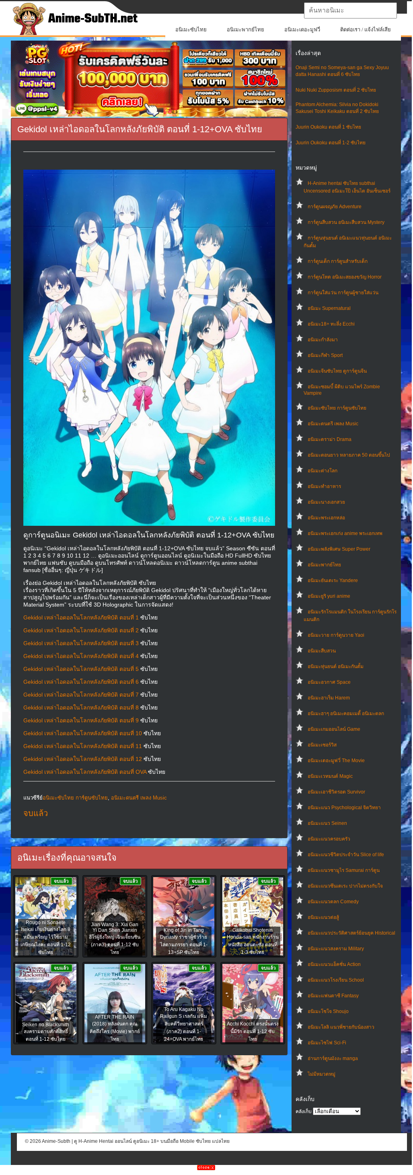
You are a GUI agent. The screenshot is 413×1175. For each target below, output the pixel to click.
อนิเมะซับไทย (191, 30)
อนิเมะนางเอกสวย (326, 502)
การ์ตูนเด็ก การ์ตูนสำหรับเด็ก (338, 261)
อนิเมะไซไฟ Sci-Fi (327, 1043)
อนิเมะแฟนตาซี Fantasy (333, 996)
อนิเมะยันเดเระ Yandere (333, 580)
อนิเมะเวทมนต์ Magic (330, 776)
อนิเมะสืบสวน (322, 651)
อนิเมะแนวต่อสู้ (323, 917)
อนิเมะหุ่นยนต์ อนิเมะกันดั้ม (336, 666)
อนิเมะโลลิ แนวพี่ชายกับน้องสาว (341, 1027)
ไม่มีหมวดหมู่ (321, 1074)
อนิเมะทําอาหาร (324, 486)
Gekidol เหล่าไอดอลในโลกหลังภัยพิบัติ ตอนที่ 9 (81, 720)
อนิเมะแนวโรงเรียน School (336, 980)
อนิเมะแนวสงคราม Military (336, 948)
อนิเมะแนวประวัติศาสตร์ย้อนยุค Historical (351, 933)
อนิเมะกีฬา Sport (325, 355)
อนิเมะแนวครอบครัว (329, 839)
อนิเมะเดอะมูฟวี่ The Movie (336, 760)
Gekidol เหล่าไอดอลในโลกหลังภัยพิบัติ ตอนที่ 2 (81, 630)
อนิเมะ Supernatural (329, 308)
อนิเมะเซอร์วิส (322, 745)
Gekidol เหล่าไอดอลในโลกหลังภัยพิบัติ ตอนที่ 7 (81, 694)
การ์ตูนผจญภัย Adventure (335, 206)
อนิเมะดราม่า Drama (329, 439)
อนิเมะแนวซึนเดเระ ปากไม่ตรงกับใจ (345, 886)
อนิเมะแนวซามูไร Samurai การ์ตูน (344, 870)
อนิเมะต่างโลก (322, 471)
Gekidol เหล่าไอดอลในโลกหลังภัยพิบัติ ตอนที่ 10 (82, 733)
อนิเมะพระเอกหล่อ (326, 518)
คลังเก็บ (304, 1111)
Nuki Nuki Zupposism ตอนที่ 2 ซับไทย (336, 90)
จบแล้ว (35, 813)
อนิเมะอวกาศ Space (329, 682)
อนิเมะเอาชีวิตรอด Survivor (336, 792)
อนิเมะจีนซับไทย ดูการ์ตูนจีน (337, 371)
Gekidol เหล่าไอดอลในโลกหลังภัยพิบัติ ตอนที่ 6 (81, 682)
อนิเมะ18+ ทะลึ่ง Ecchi (331, 324)
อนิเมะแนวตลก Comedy (333, 901)
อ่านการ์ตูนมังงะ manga (333, 1058)
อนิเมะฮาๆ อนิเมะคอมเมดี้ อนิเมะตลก (346, 713)
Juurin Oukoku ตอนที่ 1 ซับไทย (328, 127)
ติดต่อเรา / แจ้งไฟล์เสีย (365, 30)
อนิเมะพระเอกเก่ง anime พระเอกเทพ (345, 533)
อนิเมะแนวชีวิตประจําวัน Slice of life (346, 854)
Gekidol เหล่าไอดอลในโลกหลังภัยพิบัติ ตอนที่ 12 (82, 759)
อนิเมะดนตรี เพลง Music (333, 424)
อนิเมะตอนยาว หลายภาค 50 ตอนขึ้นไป (349, 455)
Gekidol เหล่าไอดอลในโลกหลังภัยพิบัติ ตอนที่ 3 (81, 643)
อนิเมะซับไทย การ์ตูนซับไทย (337, 408)
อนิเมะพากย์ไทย (245, 30)
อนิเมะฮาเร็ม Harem (329, 698)
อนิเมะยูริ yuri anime (329, 596)
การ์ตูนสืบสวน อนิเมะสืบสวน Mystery (346, 222)
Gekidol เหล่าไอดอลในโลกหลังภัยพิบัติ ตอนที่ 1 (81, 617)
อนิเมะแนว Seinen (327, 823)
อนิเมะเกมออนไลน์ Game (334, 729)
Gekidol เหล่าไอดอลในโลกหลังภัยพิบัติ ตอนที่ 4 (81, 656)
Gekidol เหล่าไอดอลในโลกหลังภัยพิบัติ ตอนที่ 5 (81, 669)
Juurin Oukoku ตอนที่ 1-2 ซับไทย (331, 143)
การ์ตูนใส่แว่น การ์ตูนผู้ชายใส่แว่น (343, 292)
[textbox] (350, 10)
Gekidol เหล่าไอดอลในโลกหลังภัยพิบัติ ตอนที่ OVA (84, 772)
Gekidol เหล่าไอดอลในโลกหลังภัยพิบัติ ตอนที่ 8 (81, 707)
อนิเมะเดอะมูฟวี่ (302, 30)
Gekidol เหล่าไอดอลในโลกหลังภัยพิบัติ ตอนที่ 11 (82, 746)
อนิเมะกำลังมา (323, 339)
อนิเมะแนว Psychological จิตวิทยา (344, 807)
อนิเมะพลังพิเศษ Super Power (339, 549)
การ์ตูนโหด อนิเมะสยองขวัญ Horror (345, 277)
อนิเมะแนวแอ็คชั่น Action (334, 964)
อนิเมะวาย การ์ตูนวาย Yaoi (336, 635)
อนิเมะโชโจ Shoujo (328, 1011)
